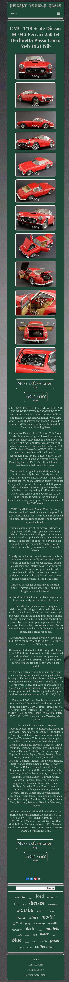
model (48, 917)
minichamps (39, 923)
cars (43, 940)
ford (40, 896)
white (33, 917)
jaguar (21, 947)
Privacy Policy (35, 969)
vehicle (27, 942)
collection (44, 946)
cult (34, 941)
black (29, 928)
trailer (51, 911)
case (34, 934)
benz (16, 904)
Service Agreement (35, 974)
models (52, 928)
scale (25, 910)
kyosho (19, 935)
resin (40, 911)
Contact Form (35, 964)
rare (53, 935)
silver (29, 947)
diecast (36, 903)
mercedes (17, 929)
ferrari (54, 941)
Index (35, 959)
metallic (53, 923)
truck (21, 917)
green (17, 923)
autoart (51, 897)
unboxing (52, 904)
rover (30, 898)
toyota (40, 930)
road (27, 935)
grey (27, 923)
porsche (20, 897)
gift (24, 904)
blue (16, 940)
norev (44, 934)
